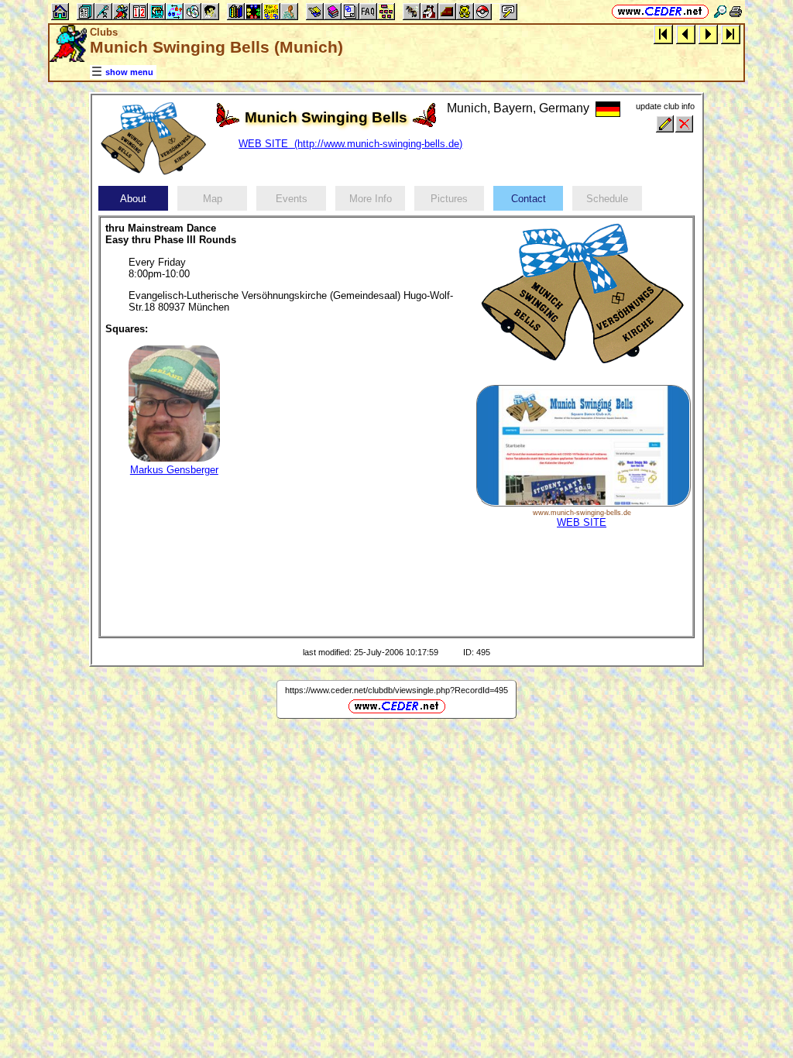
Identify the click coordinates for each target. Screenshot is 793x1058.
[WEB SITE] (583, 503)
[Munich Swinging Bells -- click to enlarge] (153, 175)
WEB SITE (581, 522)
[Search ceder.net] (720, 11)
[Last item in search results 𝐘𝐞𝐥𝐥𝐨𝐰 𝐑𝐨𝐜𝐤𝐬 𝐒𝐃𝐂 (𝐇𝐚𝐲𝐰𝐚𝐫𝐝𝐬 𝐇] (730, 34)
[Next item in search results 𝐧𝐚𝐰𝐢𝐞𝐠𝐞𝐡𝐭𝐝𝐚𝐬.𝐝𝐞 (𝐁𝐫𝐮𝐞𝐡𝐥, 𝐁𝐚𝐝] (708, 34)
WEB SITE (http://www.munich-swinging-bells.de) (350, 143)
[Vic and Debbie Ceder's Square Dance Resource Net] (660, 11)
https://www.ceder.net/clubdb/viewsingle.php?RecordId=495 (396, 690)
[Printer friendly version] (735, 11)
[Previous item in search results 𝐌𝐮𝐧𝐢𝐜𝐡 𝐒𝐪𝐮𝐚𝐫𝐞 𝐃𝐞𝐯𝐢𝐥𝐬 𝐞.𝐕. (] (685, 34)
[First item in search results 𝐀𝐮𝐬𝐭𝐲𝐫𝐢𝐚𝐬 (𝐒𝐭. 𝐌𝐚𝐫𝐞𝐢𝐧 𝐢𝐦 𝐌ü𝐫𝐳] (663, 34)
